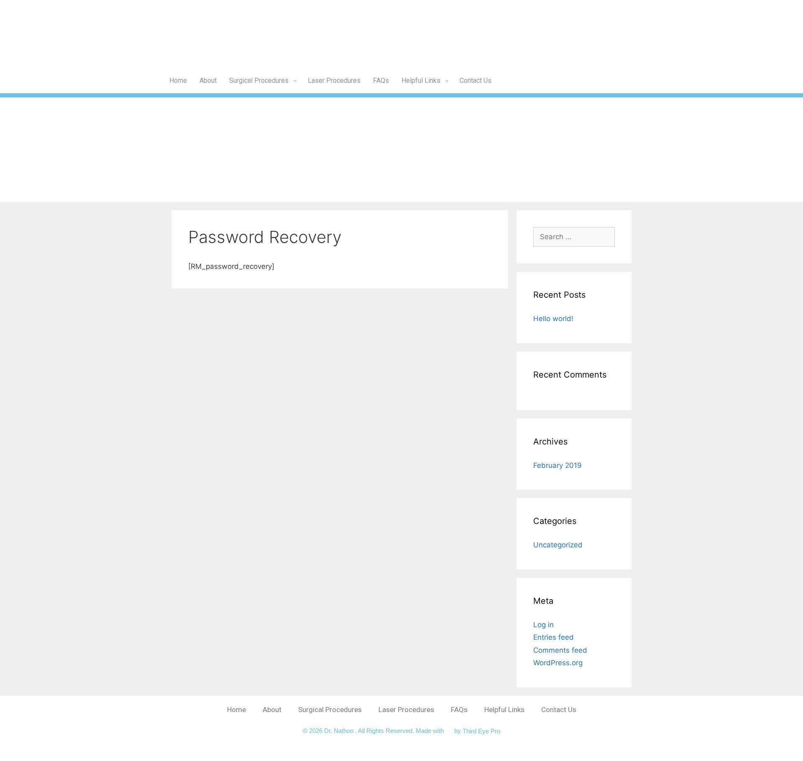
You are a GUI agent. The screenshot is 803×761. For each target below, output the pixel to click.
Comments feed (560, 650)
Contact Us (558, 709)
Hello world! (553, 318)
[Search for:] (574, 236)
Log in (543, 625)
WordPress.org (558, 663)
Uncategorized (558, 545)
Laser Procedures (406, 709)
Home (236, 709)
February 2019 (557, 465)
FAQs (459, 709)
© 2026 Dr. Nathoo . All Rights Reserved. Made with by (383, 730)
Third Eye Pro (481, 730)
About (272, 709)
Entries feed (553, 637)
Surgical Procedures (330, 709)
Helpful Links (504, 709)
